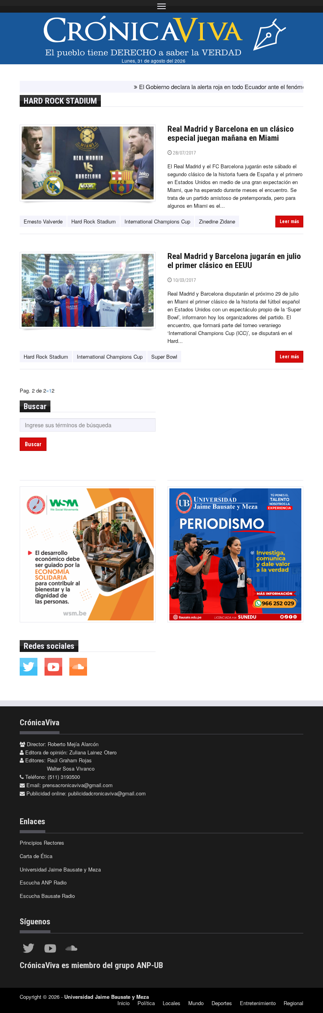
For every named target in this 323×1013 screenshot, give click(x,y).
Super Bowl (164, 356)
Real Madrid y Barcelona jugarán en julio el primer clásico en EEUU (234, 260)
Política (146, 1003)
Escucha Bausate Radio (47, 895)
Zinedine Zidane (217, 221)
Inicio (123, 1003)
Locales (171, 1003)
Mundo (196, 1003)
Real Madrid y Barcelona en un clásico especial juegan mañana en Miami (230, 133)
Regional (293, 1003)
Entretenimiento (258, 1003)
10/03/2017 (184, 280)
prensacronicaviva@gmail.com (78, 785)
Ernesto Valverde (43, 221)
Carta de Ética (36, 856)
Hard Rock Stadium (93, 221)
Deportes (222, 1003)
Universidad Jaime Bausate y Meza (60, 869)
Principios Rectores (42, 842)
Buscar (33, 444)
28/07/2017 (184, 152)
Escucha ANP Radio (43, 882)
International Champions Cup (157, 221)
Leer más (289, 221)
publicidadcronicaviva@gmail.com (107, 793)
